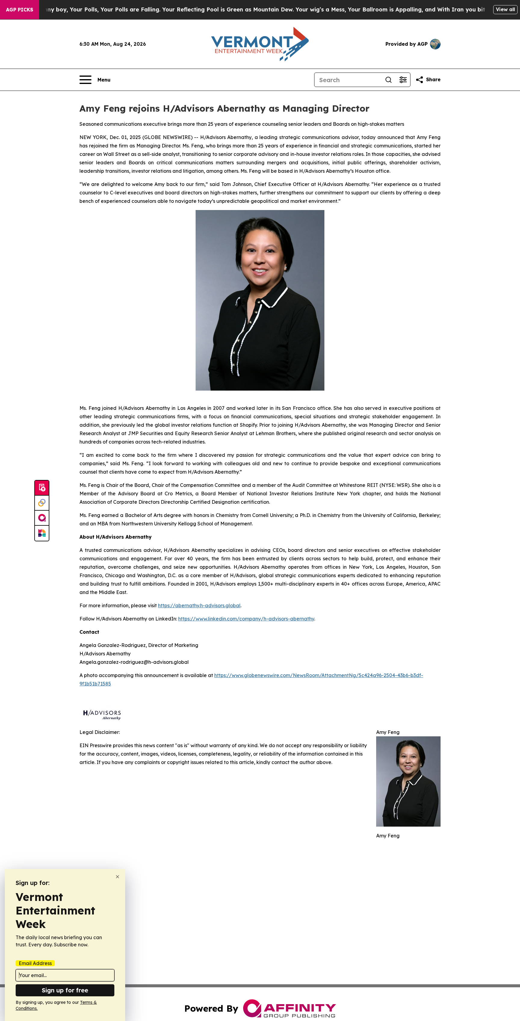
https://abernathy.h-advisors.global (199, 605)
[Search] (388, 80)
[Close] (117, 877)
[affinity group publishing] (42, 518)
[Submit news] (42, 488)
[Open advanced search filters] (403, 80)
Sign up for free (65, 990)
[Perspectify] (42, 503)
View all (505, 9)
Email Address (35, 963)
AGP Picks (19, 10)
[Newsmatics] (42, 533)
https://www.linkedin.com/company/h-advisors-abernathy (246, 619)
